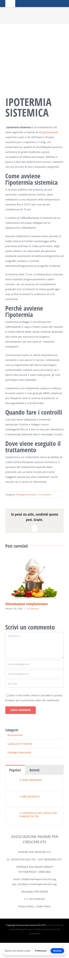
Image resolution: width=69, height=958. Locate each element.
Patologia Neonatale (26, 494)
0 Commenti (45, 494)
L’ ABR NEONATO (30, 796)
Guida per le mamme (20, 743)
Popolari (15, 770)
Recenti (34, 770)
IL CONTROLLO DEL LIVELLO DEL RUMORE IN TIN (38, 814)
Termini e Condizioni (34, 929)
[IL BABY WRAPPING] (12, 780)
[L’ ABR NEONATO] (12, 797)
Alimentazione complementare (26, 603)
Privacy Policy (26, 906)
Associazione (15, 735)
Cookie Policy (43, 906)
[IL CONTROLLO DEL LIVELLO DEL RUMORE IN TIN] (12, 813)
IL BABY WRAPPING (31, 780)
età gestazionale (48, 132)
